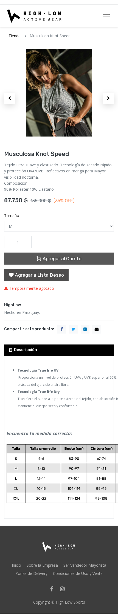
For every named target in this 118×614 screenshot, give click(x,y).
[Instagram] (64, 589)
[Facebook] (53, 589)
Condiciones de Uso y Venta (78, 573)
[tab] (59, 350)
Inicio (16, 565)
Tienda (15, 35)
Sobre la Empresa (42, 565)
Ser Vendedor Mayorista (84, 565)
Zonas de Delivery (31, 573)
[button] (9, 98)
